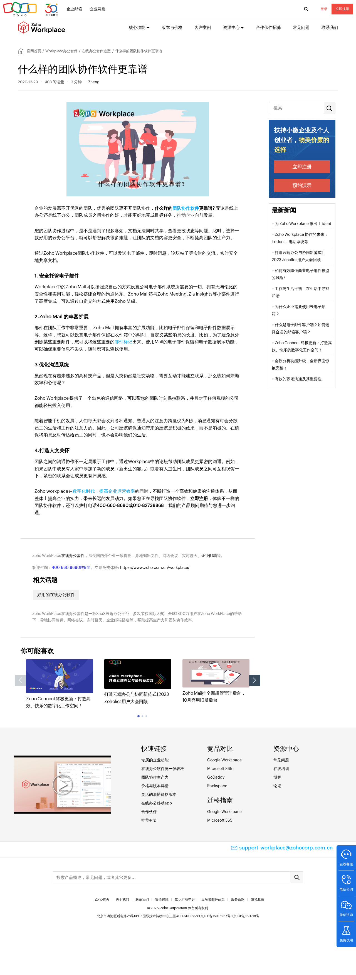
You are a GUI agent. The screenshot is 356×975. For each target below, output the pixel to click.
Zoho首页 (102, 899)
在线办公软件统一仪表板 (162, 768)
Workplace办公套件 (61, 51)
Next (254, 680)
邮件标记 (123, 341)
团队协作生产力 (155, 777)
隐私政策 (257, 899)
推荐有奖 (149, 820)
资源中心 (231, 27)
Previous (20, 680)
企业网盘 (97, 9)
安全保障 (162, 899)
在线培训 (281, 768)
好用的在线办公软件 (56, 594)
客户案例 (202, 27)
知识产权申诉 (185, 899)
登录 (324, 9)
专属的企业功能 (155, 760)
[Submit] (296, 877)
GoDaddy (215, 777)
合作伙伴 (149, 811)
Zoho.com (31, 9)
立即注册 (342, 9)
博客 (277, 777)
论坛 (277, 786)
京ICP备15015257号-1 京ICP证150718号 (230, 916)
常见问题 (301, 27)
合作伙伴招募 (268, 27)
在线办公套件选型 (96, 51)
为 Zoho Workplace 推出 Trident (303, 223)
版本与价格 (172, 27)
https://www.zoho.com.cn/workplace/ (154, 567)
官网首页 (34, 51)
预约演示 (302, 185)
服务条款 (237, 899)
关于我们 (122, 899)
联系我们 (330, 27)
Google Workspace (224, 760)
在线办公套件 (73, 555)
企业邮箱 (74, 9)
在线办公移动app (156, 803)
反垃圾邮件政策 (213, 899)
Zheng (94, 82)
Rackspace (217, 786)
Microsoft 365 (219, 768)
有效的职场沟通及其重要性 (298, 379)
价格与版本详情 (155, 786)
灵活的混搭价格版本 (158, 794)
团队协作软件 (185, 208)
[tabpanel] (60, 684)
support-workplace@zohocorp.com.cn (286, 847)
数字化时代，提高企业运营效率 (104, 491)
